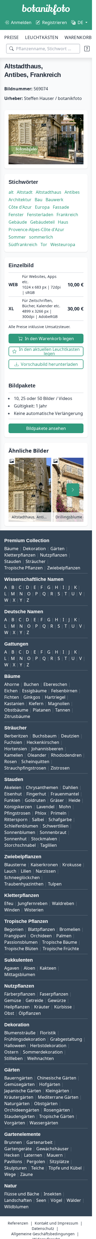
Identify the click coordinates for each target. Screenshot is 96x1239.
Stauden (12, 561)
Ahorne (11, 684)
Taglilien (48, 845)
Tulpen (55, 884)
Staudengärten (19, 1116)
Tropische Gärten (56, 1116)
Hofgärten (49, 1084)
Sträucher (36, 561)
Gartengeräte (18, 1149)
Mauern (55, 1155)
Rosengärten (57, 1110)
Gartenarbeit (39, 1142)
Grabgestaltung (66, 1039)
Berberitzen (16, 736)
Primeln (58, 813)
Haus (63, 222)
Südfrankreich (23, 244)
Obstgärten (46, 1103)
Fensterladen (40, 214)
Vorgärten (14, 1123)
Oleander (36, 755)
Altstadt (25, 192)
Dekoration (34, 548)
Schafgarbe (60, 819)
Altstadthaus (48, 192)
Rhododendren (66, 755)
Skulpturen (15, 1168)
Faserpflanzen (54, 994)
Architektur (20, 200)
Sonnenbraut (53, 832)
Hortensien (15, 749)
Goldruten (35, 800)
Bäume (11, 548)
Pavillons (13, 1161)
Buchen (31, 684)
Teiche (37, 1168)
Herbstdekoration (48, 1045)
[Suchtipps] (87, 48)
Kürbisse (63, 1007)
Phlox (40, 813)
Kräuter (42, 1007)
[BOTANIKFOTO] (46, 9)
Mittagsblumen (19, 974)
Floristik (48, 1033)
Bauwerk (54, 200)
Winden (12, 910)
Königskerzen (18, 807)
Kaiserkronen (44, 865)
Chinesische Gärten (56, 1078)
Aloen (29, 968)
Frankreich (67, 214)
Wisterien (33, 910)
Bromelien (69, 929)
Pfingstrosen (17, 813)
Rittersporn (15, 819)
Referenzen (18, 1223)
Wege (10, 1174)
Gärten (57, 548)
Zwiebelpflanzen (63, 568)
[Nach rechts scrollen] (72, 489)
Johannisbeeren (47, 749)
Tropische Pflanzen (23, 568)
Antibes (72, 192)
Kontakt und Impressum (56, 1223)
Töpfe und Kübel (65, 1168)
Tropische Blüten (21, 948)
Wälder (74, 1200)
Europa (42, 207)
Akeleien (12, 787)
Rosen (10, 761)
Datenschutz (43, 1228)
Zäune (26, 1174)
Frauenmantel (65, 794)
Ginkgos (31, 697)
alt (11, 192)
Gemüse (12, 1000)
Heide (74, 800)
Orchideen (41, 936)
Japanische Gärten (22, 1091)
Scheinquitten (35, 761)
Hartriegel (55, 697)
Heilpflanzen (17, 1007)
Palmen (63, 936)
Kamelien (13, 755)
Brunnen (13, 1142)
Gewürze (57, 1000)
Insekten (52, 1194)
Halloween (15, 1045)
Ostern (11, 1052)
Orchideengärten (21, 1110)
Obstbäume (16, 710)
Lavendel (45, 807)
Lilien (26, 871)
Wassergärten (44, 1123)
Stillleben (13, 1058)
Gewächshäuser (52, 1149)
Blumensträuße (19, 1033)
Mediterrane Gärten (58, 1097)
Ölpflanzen (30, 1013)
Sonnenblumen (19, 832)
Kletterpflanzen (19, 555)
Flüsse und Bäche (21, 1194)
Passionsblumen (21, 942)
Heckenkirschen (43, 742)
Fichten (11, 697)
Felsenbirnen (64, 691)
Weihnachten (40, 1058)
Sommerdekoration (43, 1052)
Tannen (62, 710)
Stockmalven (44, 839)
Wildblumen (16, 1207)
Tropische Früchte (61, 948)
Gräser (57, 800)
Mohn (65, 807)
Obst (9, 1013)
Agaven (11, 968)
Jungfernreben (32, 903)
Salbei (38, 819)
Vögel (56, 1200)
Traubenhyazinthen (23, 884)
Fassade (61, 207)
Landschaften (18, 1200)
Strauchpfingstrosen (25, 768)
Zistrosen (60, 768)
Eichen (11, 691)
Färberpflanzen (19, 994)
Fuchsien (13, 742)
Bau (38, 200)
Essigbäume (34, 691)
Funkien (12, 800)
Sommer (17, 237)
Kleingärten (57, 1091)
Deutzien (70, 736)
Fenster (16, 214)
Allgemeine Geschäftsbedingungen (43, 1233)
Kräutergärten (18, 1097)
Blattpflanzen (41, 929)
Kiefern (36, 703)
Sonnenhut (15, 839)
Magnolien (59, 703)
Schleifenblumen (21, 826)
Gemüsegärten (19, 1084)
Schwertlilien (56, 826)
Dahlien (70, 787)
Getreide (34, 1000)
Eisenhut (13, 794)
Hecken (11, 1155)
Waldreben (63, 903)
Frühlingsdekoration (25, 1039)
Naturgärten (17, 1103)
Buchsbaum (45, 736)
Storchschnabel (20, 845)
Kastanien (14, 703)
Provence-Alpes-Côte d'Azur (36, 229)
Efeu (8, 903)
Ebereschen (55, 684)
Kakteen (48, 968)
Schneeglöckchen (22, 877)
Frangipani (15, 936)
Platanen (42, 710)
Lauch (10, 871)
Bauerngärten (18, 1078)
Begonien (13, 929)
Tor (44, 244)
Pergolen (36, 1161)
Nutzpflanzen (53, 555)
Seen (41, 1200)
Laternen (33, 1155)
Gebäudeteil (42, 222)
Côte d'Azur (20, 207)
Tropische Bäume (59, 942)
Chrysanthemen (42, 787)
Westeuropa (62, 244)
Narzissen (46, 871)
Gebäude (18, 222)
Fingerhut (36, 794)
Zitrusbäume (17, 716)
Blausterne (15, 865)
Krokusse (71, 865)
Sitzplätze (59, 1161)
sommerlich (41, 237)
